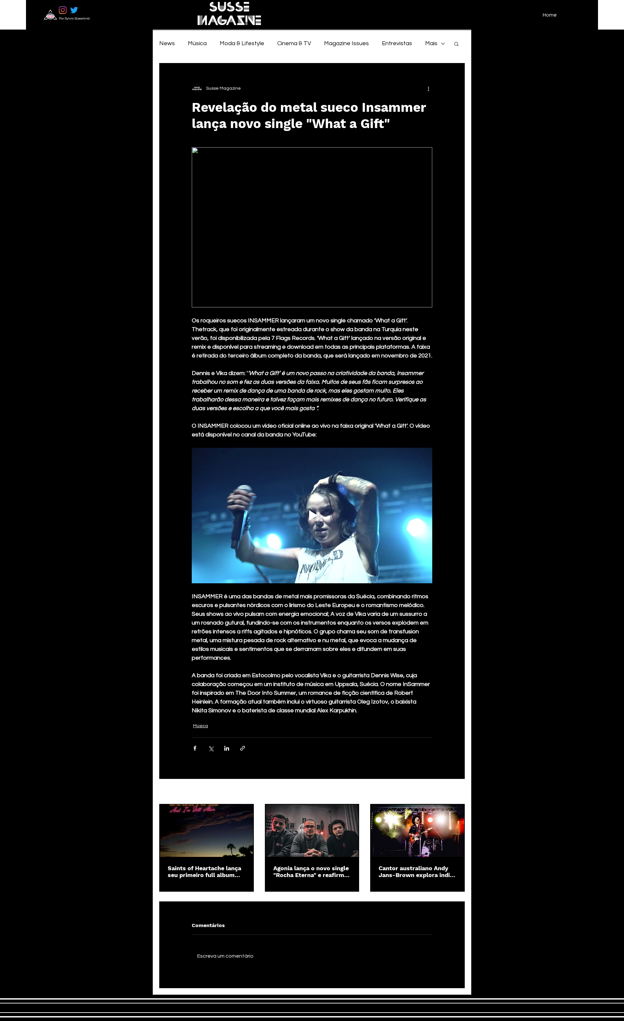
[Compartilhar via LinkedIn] (227, 748)
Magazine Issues (346, 43)
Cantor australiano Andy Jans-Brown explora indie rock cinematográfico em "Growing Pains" (416, 871)
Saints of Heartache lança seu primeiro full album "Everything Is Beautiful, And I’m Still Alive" (204, 871)
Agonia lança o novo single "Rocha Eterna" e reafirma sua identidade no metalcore (311, 871)
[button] (456, 43)
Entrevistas (397, 43)
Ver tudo (456, 792)
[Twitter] (74, 10)
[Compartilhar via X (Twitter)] (211, 748)
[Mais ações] (428, 88)
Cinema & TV (294, 43)
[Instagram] (63, 10)
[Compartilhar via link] (243, 748)
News (167, 43)
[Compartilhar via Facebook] (195, 748)
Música (197, 43)
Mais (431, 43)
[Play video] (312, 515)
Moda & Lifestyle (242, 43)
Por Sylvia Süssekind (74, 18)
